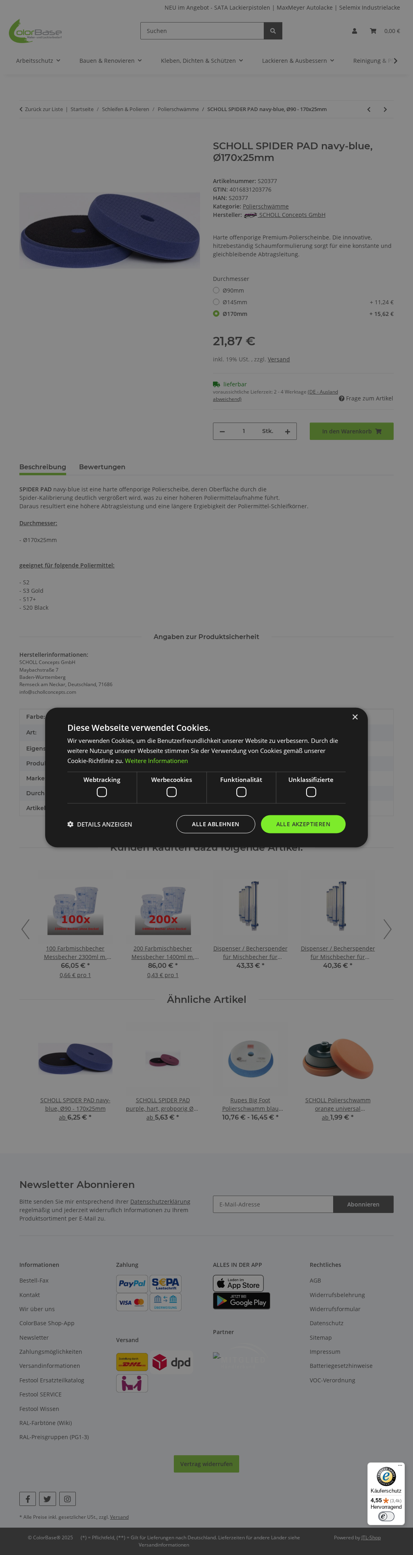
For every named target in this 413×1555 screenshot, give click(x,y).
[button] (99, 824)
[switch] (386, 1516)
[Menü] (400, 1467)
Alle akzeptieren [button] (303, 824)
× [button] (355, 717)
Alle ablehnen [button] (215, 824)
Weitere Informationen (156, 760)
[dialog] (206, 778)
